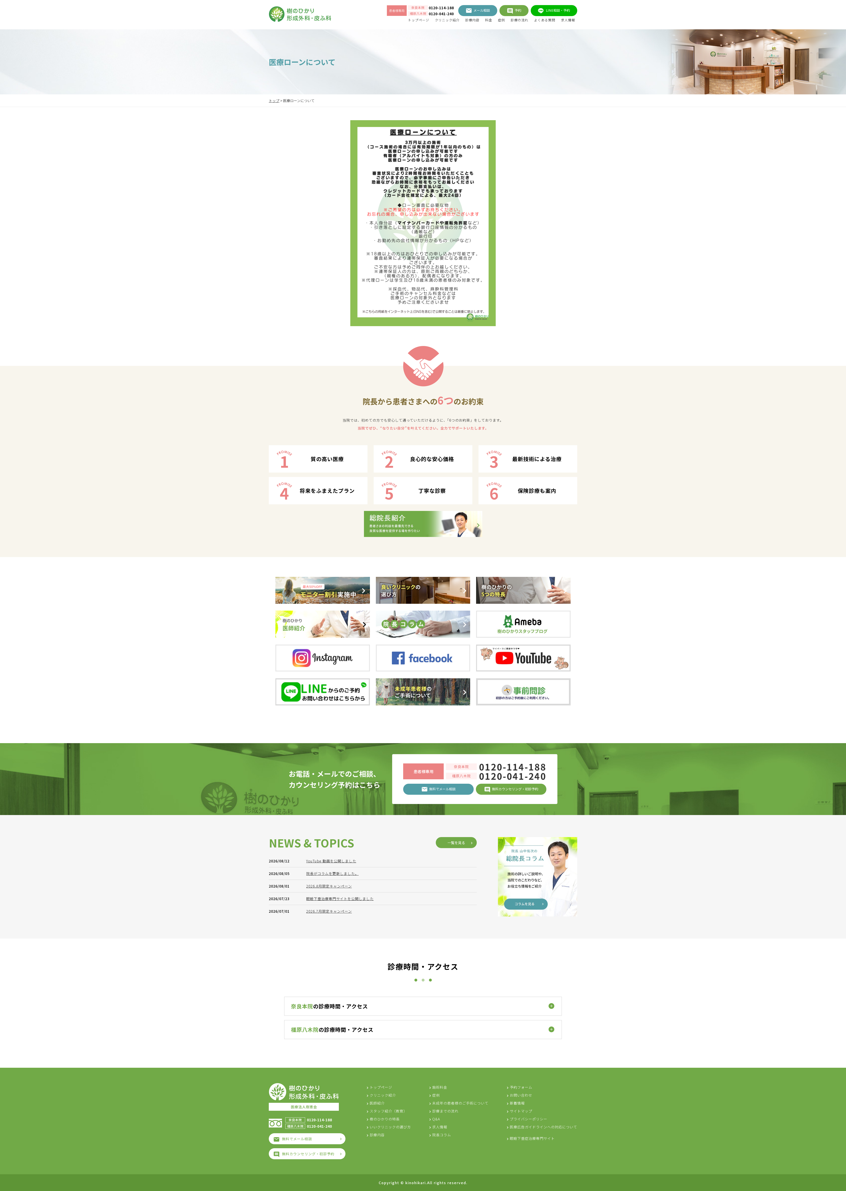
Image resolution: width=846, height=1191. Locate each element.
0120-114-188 (441, 7)
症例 (501, 20)
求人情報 (568, 20)
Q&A (436, 1119)
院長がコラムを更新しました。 (332, 873)
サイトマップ (521, 1111)
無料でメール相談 (297, 1138)
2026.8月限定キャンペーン (329, 886)
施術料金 (439, 1087)
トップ (274, 100)
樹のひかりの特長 (385, 1119)
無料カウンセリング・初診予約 (308, 1153)
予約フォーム (521, 1087)
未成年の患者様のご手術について (460, 1103)
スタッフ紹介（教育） (388, 1111)
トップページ (418, 20)
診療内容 (472, 20)
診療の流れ (519, 20)
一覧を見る (456, 842)
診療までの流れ (445, 1111)
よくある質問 (544, 20)
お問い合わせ (521, 1095)
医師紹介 (377, 1103)
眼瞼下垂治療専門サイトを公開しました (340, 898)
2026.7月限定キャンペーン (329, 911)
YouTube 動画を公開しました (331, 861)
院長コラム (441, 1134)
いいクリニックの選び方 (390, 1126)
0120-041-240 (441, 13)
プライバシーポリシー (528, 1119)
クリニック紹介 (447, 20)
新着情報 (517, 1103)
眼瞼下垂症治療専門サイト (532, 1138)
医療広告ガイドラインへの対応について (543, 1126)
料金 (488, 20)
